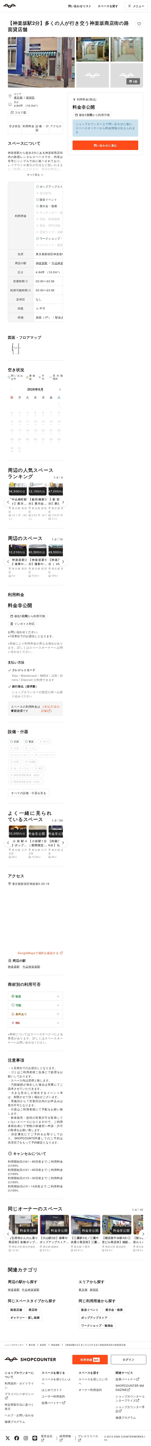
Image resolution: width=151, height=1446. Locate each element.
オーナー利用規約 (90, 1390)
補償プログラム (15, 1422)
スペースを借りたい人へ (56, 1381)
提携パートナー (52, 1403)
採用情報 (65, 1436)
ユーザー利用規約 (53, 1396)
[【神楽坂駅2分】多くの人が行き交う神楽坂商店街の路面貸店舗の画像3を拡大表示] (126, 49)
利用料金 (28, 126)
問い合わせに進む (105, 145)
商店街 (33, 1310)
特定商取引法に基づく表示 (19, 1406)
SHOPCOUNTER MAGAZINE (130, 1388)
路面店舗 (16, 1310)
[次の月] (60, 389)
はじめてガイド (52, 1390)
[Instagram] (26, 1438)
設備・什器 (42, 128)
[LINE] (35, 1438)
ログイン (128, 1359)
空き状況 (15, 126)
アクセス (56, 126)
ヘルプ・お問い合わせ (19, 1415)
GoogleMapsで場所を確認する (38, 953)
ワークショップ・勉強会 (97, 1325)
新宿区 (30, 97)
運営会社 (46, 1436)
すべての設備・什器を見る (28, 793)
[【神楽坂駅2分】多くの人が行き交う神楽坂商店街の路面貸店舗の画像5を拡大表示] (126, 75)
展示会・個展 (114, 1310)
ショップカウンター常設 (130, 1409)
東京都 (18, 97)
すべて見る (34, 174)
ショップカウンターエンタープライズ (130, 1398)
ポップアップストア (94, 1317)
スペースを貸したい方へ (93, 1381)
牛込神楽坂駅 (60, 263)
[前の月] (11, 389)
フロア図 (20, 112)
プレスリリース (88, 1436)
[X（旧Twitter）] (8, 1438)
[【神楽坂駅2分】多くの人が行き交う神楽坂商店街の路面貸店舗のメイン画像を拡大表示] (41, 62)
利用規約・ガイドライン (19, 1385)
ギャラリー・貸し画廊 (25, 1317)
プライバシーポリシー (19, 1394)
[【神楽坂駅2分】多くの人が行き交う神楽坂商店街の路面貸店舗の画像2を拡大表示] (92, 49)
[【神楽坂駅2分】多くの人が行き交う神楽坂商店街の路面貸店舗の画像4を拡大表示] (92, 75)
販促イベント (90, 1310)
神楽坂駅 (42, 263)
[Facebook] (17, 1438)
